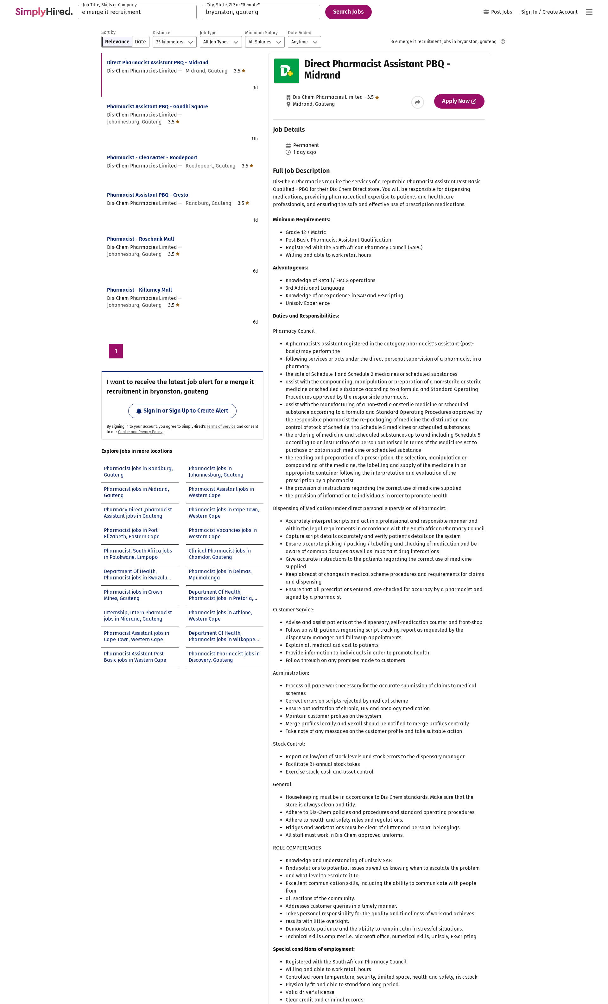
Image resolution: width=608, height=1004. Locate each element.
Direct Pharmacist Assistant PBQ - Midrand (157, 63)
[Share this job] (417, 102)
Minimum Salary (261, 32)
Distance (161, 32)
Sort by (108, 32)
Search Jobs (348, 11)
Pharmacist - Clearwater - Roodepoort (152, 158)
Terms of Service (221, 426)
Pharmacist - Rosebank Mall (140, 239)
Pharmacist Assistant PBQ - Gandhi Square (157, 107)
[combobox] (137, 12)
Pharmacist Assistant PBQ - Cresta (147, 195)
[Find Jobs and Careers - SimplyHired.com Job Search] (44, 12)
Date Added (299, 32)
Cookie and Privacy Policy (140, 432)
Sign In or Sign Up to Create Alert (185, 410)
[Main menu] (589, 12)
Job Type (208, 32)
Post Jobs (501, 12)
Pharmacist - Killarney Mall (139, 290)
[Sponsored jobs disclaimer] (503, 41)
